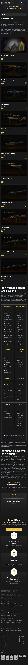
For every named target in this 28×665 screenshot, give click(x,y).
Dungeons (3, 622)
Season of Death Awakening (7, 628)
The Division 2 (4, 650)
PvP (11, 613)
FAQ (24, 605)
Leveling (19, 612)
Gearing (20, 620)
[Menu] (25, 2)
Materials (7, 630)
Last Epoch (3, 652)
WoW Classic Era (4, 646)
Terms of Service (4, 605)
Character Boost (16, 613)
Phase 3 (3, 620)
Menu (3, 14)
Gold (2, 612)
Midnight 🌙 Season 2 (8, 612)
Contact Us (15, 603)
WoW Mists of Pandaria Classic (7, 640)
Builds (19, 630)
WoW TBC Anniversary (7, 618)
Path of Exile (4, 642)
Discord (22, 636)
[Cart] (21, 2)
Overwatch (3, 648)
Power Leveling (9, 620)
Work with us (4, 606)
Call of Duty (8, 11)
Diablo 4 (3, 626)
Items (24, 628)
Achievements (9, 615)
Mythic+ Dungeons (5, 613)
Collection (3, 615)
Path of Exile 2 (4, 635)
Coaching (15, 615)
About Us (3, 603)
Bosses (2, 630)
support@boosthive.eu (12, 606)
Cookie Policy (19, 605)
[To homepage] (14, 591)
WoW (2, 610)
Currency (15, 628)
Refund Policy (12, 605)
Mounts (22, 613)
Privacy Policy (9, 603)
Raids (15, 612)
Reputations (21, 622)
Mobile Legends (4, 644)
